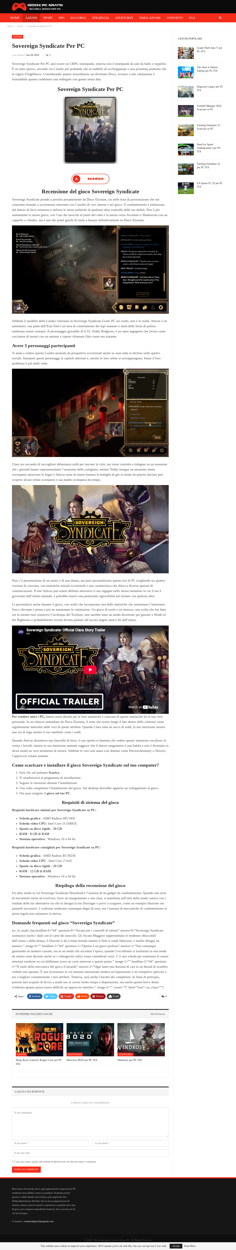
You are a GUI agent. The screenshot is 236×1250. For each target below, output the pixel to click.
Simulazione (150, 18)
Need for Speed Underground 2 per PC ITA (209, 148)
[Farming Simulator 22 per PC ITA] (186, 169)
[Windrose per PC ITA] (141, 1039)
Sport (48, 18)
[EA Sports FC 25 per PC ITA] (186, 188)
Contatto (175, 18)
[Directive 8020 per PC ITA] (90, 1039)
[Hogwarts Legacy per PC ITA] (186, 92)
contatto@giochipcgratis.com (38, 1221)
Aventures (124, 18)
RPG (62, 18)
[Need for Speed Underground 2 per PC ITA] (186, 149)
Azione (31, 18)
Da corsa (78, 18)
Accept (176, 1246)
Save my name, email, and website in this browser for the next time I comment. (55, 1161)
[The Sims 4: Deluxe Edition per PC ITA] (186, 72)
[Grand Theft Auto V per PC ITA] (186, 53)
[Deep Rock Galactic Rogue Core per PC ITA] (39, 1039)
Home (15, 18)
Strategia (100, 18)
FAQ (192, 18)
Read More (190, 1246)
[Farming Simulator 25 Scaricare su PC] (186, 130)
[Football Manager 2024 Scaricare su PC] (186, 111)
